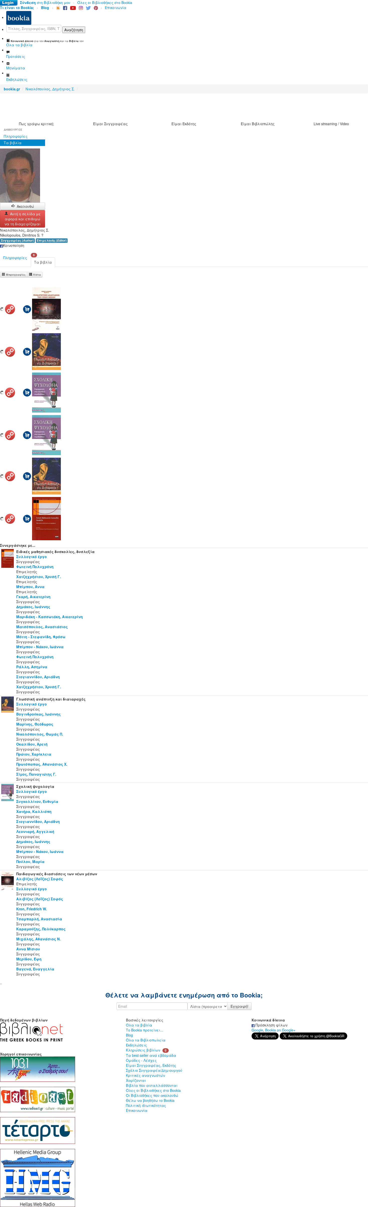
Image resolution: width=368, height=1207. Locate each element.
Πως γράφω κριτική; (36, 123)
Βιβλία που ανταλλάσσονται (151, 1085)
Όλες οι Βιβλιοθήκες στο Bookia (104, 2)
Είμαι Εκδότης (183, 123)
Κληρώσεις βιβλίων (143, 1050)
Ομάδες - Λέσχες (141, 1060)
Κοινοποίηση (13, 245)
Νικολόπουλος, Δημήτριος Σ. (50, 88)
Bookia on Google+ (280, 1029)
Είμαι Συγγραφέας (110, 123)
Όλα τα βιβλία (139, 1024)
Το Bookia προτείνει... (144, 1029)
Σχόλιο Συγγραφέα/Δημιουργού (154, 1070)
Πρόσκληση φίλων (271, 1024)
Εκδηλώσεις (136, 1045)
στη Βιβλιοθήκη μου (45, 2)
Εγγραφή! (239, 1006)
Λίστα (36, 274)
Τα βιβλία (13, 142)
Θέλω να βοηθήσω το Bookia (150, 1100)
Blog (129, 1035)
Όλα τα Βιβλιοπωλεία (145, 1040)
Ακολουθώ (25, 206)
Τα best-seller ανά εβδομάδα (151, 1055)
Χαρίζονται (136, 1080)
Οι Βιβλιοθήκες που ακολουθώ (152, 1095)
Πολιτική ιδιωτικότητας (146, 1105)
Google (257, 1029)
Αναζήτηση (73, 29)
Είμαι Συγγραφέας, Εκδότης (151, 1065)
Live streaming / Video (331, 123)
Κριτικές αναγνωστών (145, 1075)
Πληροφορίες (16, 136)
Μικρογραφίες (15, 274)
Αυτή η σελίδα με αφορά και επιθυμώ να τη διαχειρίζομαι (23, 218)
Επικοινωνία (115, 7)
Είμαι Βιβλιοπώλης (258, 123)
